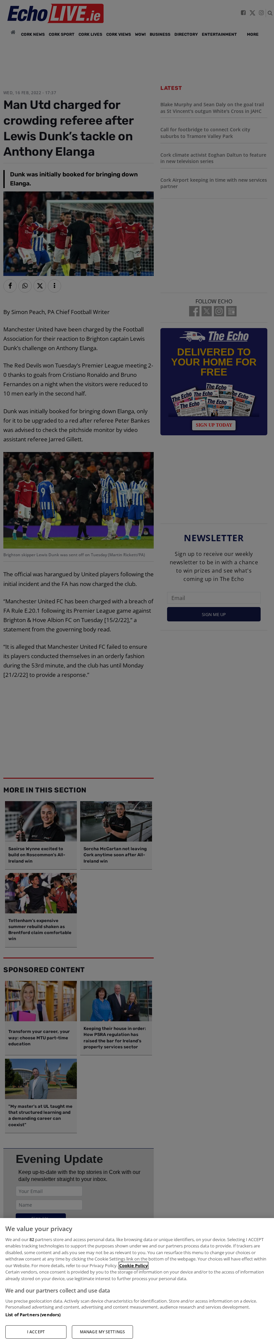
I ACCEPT (36, 1332)
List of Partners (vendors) (32, 1315)
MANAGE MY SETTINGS (102, 1332)
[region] (137, 1281)
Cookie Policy (133, 1265)
